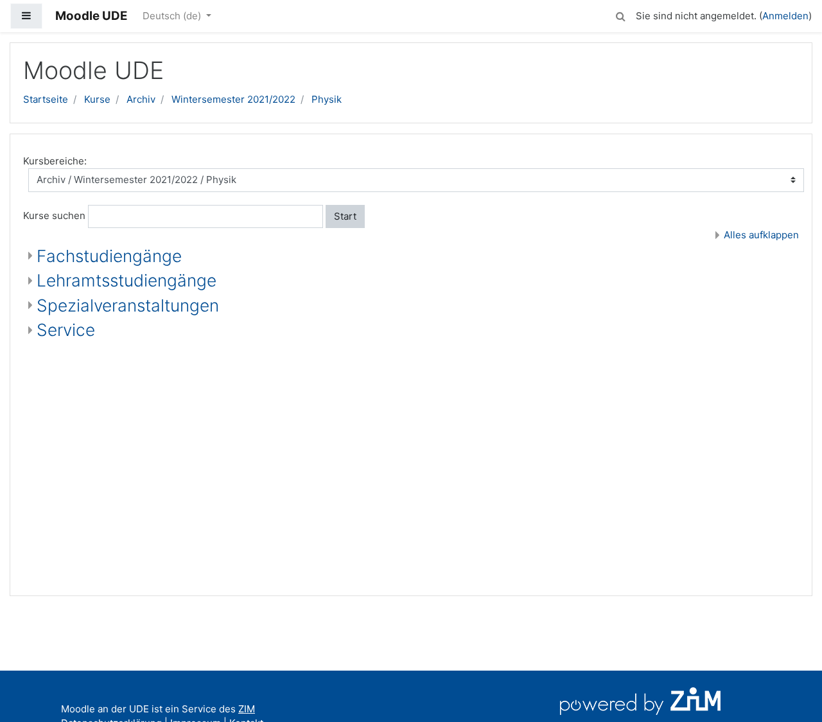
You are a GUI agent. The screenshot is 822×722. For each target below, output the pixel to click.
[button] (620, 14)
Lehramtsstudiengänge (126, 280)
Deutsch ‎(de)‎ (173, 16)
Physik (326, 99)
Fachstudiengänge (109, 256)
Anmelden (785, 16)
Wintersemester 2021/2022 (233, 99)
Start (345, 216)
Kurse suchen (54, 215)
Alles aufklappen (761, 235)
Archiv (141, 99)
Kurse (97, 99)
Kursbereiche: (55, 161)
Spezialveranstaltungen (128, 305)
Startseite (45, 99)
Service (66, 330)
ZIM (246, 709)
